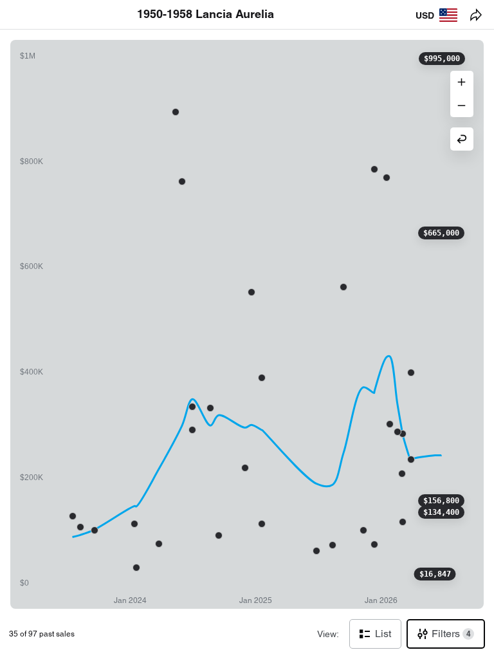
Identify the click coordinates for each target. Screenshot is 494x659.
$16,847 (435, 574)
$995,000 (442, 58)
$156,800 (441, 500)
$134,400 (441, 512)
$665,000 (441, 232)
